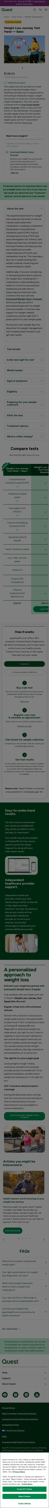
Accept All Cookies (24, 1489)
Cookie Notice (27, 1484)
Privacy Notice (19, 1472)
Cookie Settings (24, 1503)
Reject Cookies (24, 1496)
